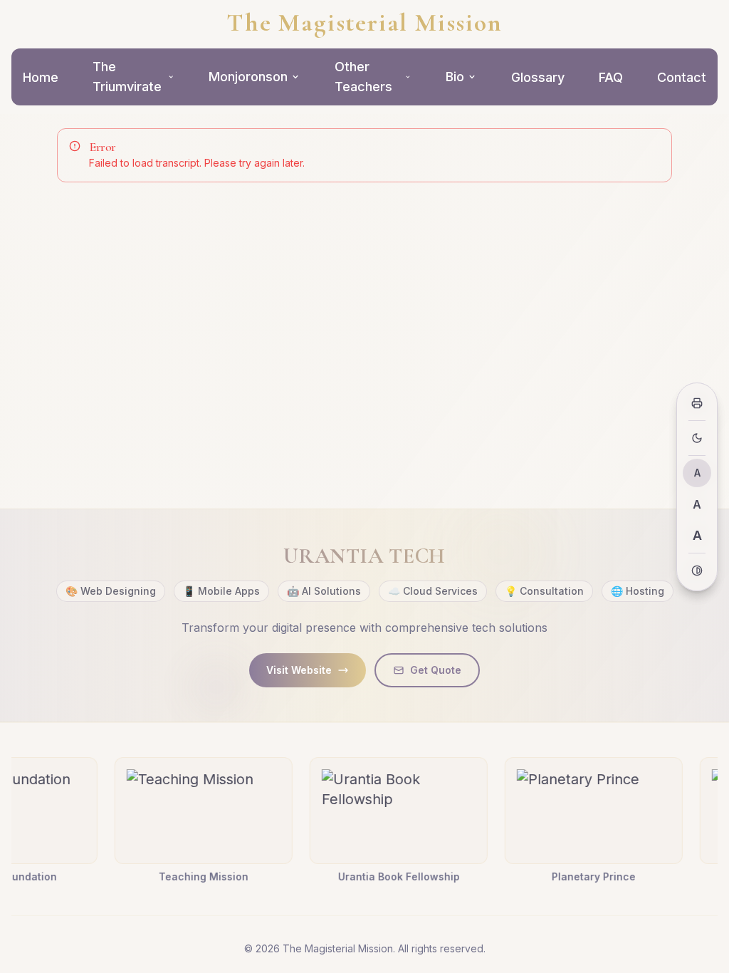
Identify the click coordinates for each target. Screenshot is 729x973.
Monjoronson (248, 76)
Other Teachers (363, 76)
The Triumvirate (127, 76)
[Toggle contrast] (697, 570)
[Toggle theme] (697, 438)
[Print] (697, 403)
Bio (455, 76)
